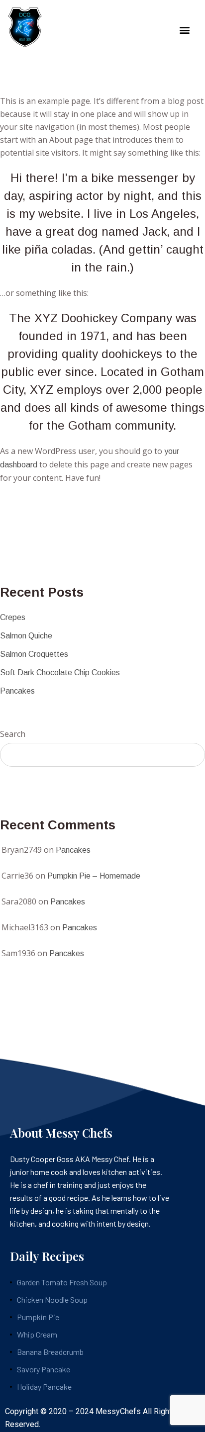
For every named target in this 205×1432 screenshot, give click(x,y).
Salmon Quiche (26, 635)
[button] (184, 30)
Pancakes (17, 691)
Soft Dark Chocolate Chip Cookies (60, 672)
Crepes (12, 617)
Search (12, 733)
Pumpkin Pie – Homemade (93, 876)
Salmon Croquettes (34, 654)
